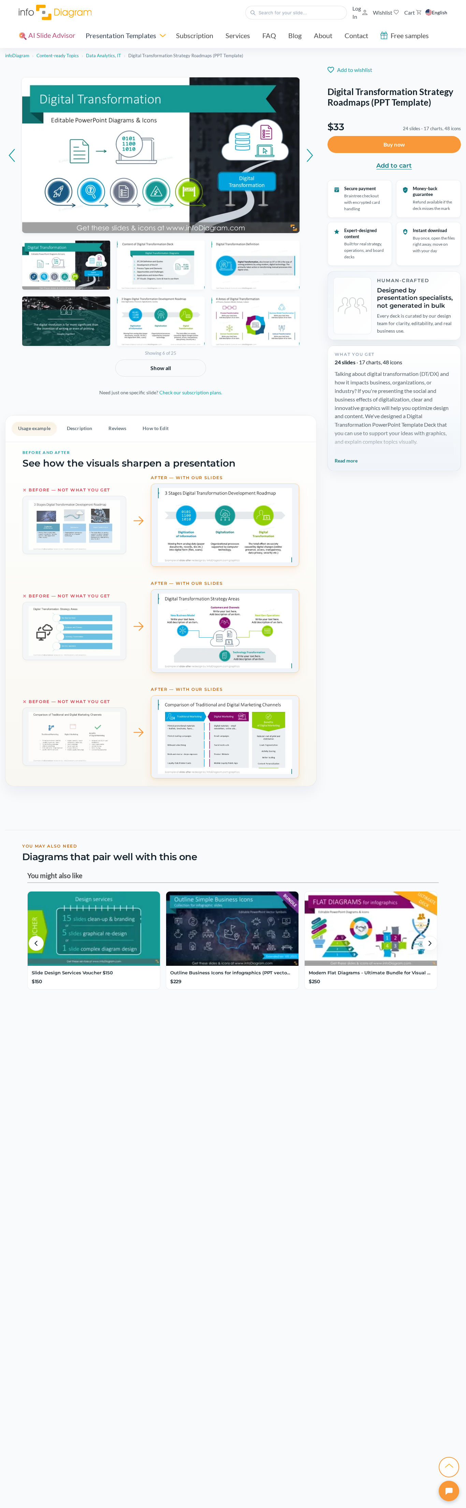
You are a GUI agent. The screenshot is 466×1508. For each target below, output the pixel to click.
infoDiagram (17, 55)
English (439, 11)
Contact (356, 34)
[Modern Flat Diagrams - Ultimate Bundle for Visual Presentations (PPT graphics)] (371, 952)
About (323, 34)
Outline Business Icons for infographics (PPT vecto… (230, 996)
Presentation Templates (121, 34)
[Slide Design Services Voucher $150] (94, 952)
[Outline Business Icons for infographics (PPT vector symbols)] (232, 952)
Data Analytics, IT (103, 55)
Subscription (194, 34)
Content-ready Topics (58, 55)
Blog (295, 34)
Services (237, 34)
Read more (346, 469)
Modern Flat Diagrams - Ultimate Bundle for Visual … (370, 996)
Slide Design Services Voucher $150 (72, 996)
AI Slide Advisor (51, 33)
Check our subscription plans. (190, 396)
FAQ (269, 34)
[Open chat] (449, 1491)
